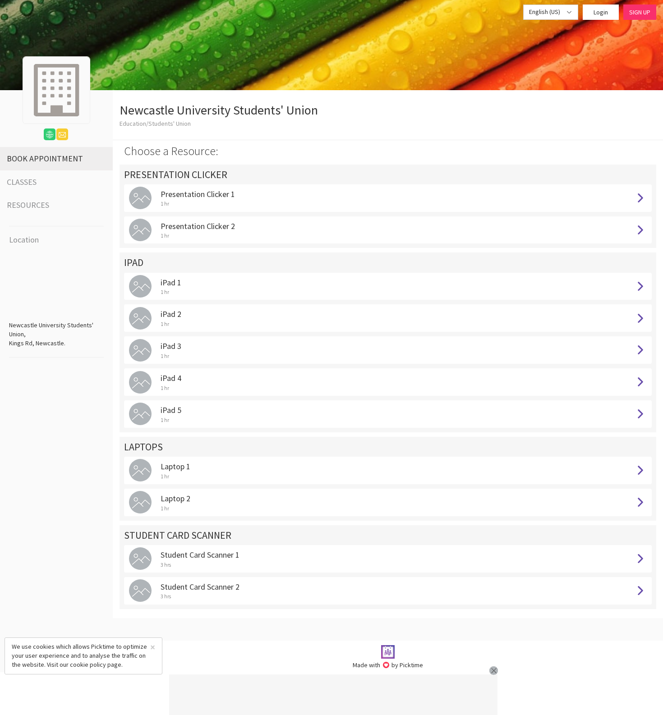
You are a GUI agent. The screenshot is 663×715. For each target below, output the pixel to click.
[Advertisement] (333, 694)
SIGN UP (639, 12)
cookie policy (88, 664)
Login (601, 12)
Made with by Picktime (388, 665)
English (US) (545, 12)
